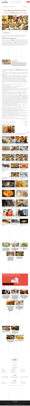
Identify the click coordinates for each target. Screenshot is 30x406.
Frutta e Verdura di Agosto (14, 377)
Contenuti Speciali (10, 385)
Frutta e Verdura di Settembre (24, 376)
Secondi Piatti (13, 371)
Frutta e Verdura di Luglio (14, 376)
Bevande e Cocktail (23, 371)
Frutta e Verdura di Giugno (5, 377)
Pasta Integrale (13, 369)
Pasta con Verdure (4, 372)
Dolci (21, 372)
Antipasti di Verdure (4, 369)
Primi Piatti (3, 370)
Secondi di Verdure (13, 372)
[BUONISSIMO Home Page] (5, 2)
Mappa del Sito (17, 385)
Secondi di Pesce (23, 369)
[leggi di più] (27, 33)
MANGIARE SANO (10, 256)
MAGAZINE (6, 247)
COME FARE (15, 247)
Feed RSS (21, 385)
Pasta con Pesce (4, 371)
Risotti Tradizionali (13, 370)
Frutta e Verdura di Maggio (5, 376)
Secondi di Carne (23, 370)
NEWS (6, 294)
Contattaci (14, 385)
